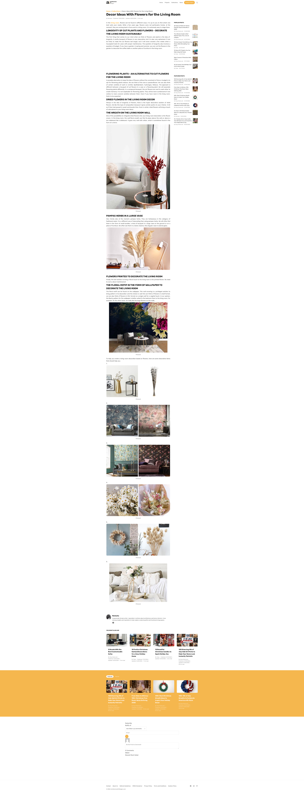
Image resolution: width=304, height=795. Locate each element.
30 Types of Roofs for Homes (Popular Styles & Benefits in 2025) (181, 27)
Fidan (134, 659)
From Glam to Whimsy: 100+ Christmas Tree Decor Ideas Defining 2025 (181, 89)
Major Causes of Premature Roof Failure (182, 58)
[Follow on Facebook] (190, 786)
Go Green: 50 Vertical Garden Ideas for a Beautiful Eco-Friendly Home (183, 112)
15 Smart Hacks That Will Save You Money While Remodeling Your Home (183, 43)
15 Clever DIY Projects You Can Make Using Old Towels (182, 51)
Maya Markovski (113, 657)
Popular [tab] (117, 676)
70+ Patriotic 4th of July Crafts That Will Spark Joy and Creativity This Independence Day (183, 120)
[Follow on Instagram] (193, 786)
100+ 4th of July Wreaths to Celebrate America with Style (181, 104)
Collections (116, 11)
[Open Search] (197, 2)
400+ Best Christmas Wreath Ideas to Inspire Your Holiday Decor (181, 97)
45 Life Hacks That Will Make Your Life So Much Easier (183, 65)
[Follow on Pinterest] (197, 786)
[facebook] (113, 623)
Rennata (110, 18)
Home (108, 11)
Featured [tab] (110, 676)
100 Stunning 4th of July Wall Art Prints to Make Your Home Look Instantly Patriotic (183, 80)
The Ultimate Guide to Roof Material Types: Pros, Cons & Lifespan (181, 35)
